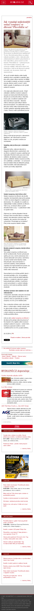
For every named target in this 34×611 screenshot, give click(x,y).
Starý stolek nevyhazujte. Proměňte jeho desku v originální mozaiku (16, 486)
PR (13, 333)
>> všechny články (25, 448)
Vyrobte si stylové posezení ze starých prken (15, 498)
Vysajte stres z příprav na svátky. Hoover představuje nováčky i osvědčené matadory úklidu (17, 436)
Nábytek (14, 356)
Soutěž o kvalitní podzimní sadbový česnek (15, 563)
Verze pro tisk (26, 337)
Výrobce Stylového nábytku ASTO (11, 375)
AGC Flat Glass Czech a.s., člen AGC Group (15, 406)
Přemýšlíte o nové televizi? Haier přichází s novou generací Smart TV (15, 533)
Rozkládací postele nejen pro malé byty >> (21, 350)
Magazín (6, 554)
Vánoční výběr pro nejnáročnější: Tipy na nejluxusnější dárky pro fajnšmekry (13, 542)
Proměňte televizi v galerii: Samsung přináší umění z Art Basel (15, 521)
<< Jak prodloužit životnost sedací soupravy (13, 348)
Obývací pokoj (22, 356)
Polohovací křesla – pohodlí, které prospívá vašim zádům (15, 444)
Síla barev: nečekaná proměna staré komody (15, 501)
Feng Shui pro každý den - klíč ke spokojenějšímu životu (12, 576)
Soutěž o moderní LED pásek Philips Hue (14, 529)
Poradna (17, 358)
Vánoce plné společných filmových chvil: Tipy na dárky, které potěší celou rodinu (15, 538)
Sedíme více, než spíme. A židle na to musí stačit (15, 505)
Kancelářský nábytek (7, 358)
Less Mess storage (6, 387)
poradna (29, 17)
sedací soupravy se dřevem (20, 318)
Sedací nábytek (6, 356)
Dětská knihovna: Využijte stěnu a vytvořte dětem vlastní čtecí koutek (17, 559)
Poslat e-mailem (16, 337)
